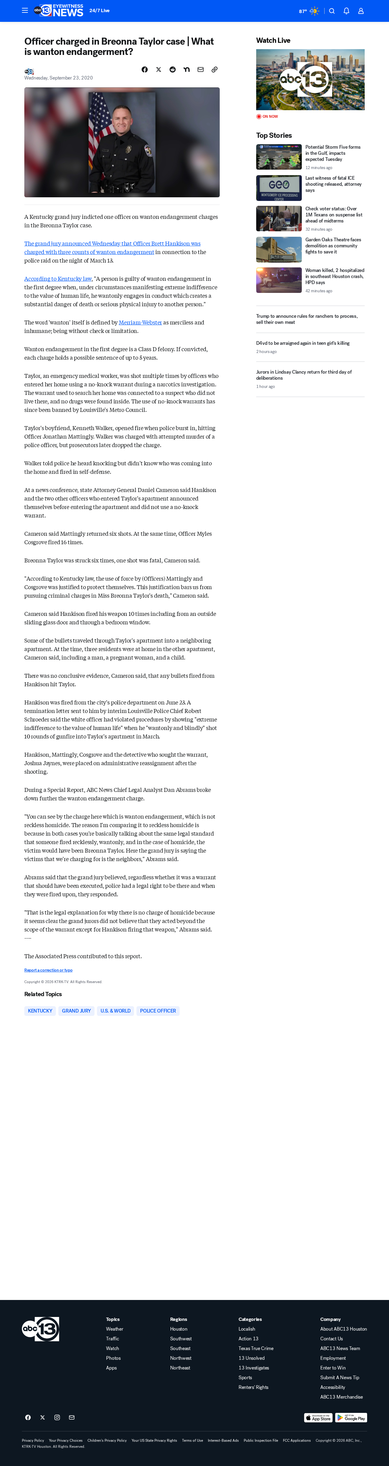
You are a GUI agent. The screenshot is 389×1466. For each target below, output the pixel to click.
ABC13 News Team (340, 1348)
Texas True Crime (256, 1348)
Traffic (112, 1338)
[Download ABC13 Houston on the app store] (318, 1418)
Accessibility (332, 1387)
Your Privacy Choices (66, 1440)
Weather (114, 1329)
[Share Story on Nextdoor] (186, 69)
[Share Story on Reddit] (172, 69)
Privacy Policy (33, 1440)
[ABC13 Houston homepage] (58, 11)
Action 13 (249, 1338)
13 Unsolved (251, 1358)
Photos (113, 1358)
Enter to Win (333, 1368)
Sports (245, 1377)
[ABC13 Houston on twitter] (42, 1418)
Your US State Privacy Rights (154, 1440)
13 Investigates (254, 1368)
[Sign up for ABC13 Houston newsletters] (72, 1418)
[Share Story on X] (158, 69)
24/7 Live (99, 10)
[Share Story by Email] (200, 69)
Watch (112, 1348)
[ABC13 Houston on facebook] (28, 1418)
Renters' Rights (253, 1387)
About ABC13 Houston (343, 1329)
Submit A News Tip (339, 1377)
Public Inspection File (261, 1440)
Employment (333, 1358)
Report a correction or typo (48, 970)
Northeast (180, 1368)
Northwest (180, 1358)
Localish (247, 1329)
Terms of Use (192, 1440)
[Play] (310, 79)
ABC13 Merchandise (341, 1397)
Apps (111, 1368)
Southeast (180, 1348)
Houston (179, 1329)
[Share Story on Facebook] (144, 69)
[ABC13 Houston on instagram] (57, 1418)
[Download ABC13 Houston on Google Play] (351, 1418)
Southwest (181, 1338)
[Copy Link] (214, 69)
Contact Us (331, 1338)
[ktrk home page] (40, 1329)
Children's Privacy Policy (107, 1440)
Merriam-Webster (140, 322)
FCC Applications (297, 1440)
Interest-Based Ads (223, 1440)
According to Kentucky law (57, 278)
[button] (25, 10)
